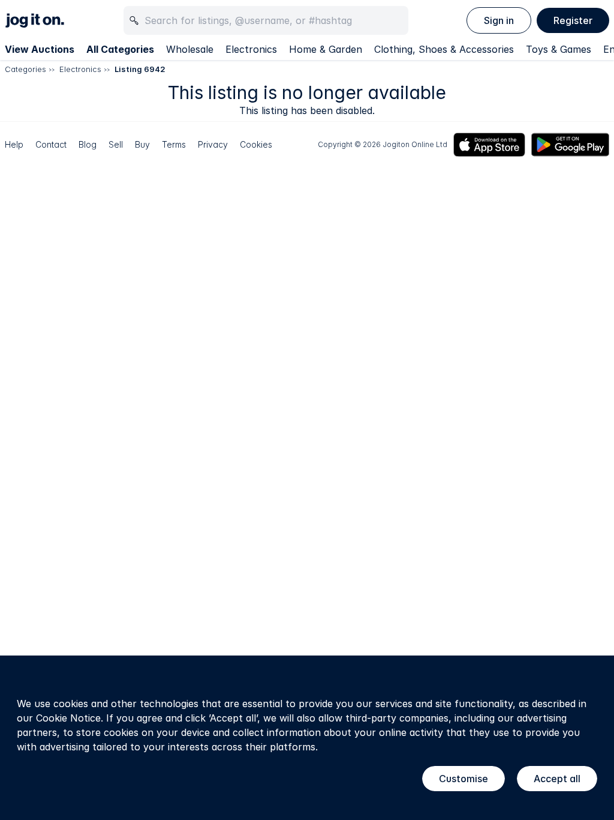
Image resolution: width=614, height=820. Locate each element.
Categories (25, 69)
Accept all (557, 779)
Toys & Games (558, 49)
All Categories (120, 49)
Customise (463, 779)
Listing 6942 (140, 69)
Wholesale (189, 49)
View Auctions (39, 49)
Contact (51, 144)
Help (14, 144)
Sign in (499, 20)
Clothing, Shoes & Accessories (444, 49)
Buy (142, 144)
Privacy (213, 144)
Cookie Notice (68, 718)
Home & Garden (325, 49)
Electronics (251, 49)
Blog (88, 144)
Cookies (256, 144)
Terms (174, 144)
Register (572, 20)
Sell (116, 144)
